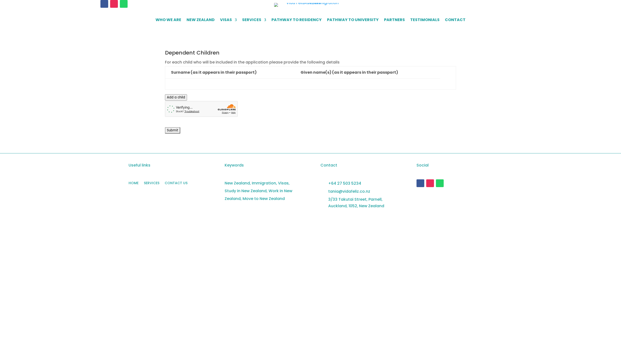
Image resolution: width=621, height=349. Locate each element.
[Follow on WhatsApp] (124, 4)
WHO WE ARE (168, 20)
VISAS (226, 20)
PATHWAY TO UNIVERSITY (353, 20)
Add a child (176, 97)
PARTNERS (394, 20)
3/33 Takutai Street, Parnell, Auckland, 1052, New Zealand (356, 203)
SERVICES (251, 20)
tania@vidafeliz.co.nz (349, 191)
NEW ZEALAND (201, 20)
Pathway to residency (296, 20)
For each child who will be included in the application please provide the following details (252, 62)
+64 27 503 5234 (344, 183)
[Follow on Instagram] (114, 4)
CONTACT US (176, 183)
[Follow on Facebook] (104, 4)
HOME (134, 183)
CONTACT (455, 20)
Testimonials (425, 20)
